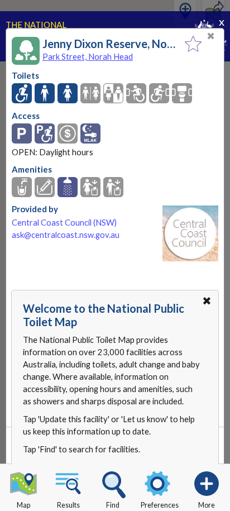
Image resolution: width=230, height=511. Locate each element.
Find (112, 505)
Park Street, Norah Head (87, 56)
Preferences (160, 505)
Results (68, 505)
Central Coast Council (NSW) (64, 222)
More (206, 505)
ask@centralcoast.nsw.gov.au (65, 235)
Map (23, 505)
